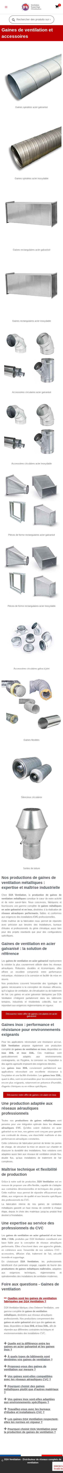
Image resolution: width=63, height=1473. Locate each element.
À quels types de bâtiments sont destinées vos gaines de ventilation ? (28, 1358)
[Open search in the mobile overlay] (31, 19)
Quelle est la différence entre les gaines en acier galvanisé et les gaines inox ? (29, 1346)
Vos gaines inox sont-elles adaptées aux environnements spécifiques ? (29, 1401)
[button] (31, 1300)
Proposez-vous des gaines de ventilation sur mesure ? (25, 1368)
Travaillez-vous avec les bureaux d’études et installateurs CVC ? (27, 1411)
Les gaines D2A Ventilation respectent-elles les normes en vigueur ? (31, 1421)
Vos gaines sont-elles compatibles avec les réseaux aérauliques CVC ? (28, 1378)
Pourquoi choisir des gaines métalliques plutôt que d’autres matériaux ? (31, 1389)
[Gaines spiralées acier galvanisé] (31, 72)
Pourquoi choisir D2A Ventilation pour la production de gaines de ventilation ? (30, 1430)
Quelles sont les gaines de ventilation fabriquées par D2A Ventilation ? (30, 1300)
